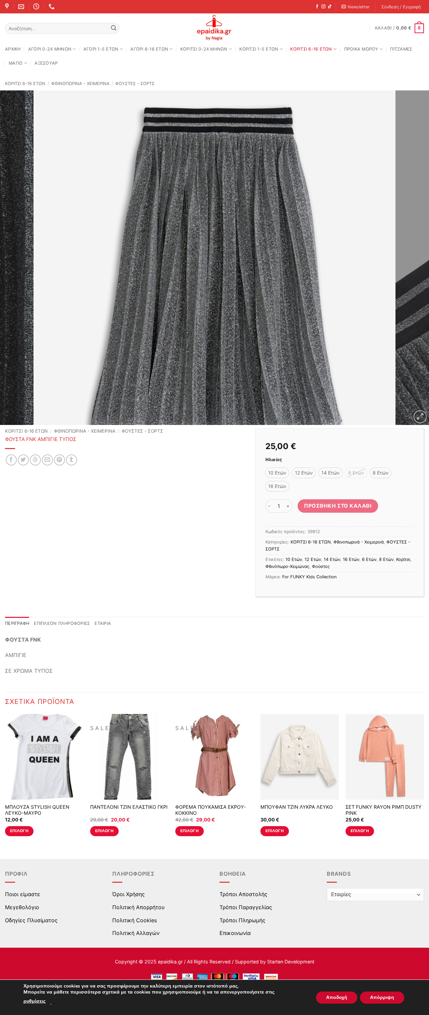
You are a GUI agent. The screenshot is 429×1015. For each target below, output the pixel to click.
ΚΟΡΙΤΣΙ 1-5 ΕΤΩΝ (258, 49)
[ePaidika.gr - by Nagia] (214, 27)
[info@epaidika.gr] (22, 6)
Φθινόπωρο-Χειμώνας (287, 566)
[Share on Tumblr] (71, 459)
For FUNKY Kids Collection (309, 576)
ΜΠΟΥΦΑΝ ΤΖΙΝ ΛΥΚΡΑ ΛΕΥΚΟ (296, 807)
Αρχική (13, 49)
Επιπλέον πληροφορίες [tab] (62, 623)
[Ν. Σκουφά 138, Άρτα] (7, 6)
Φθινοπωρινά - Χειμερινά (80, 83)
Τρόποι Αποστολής (243, 894)
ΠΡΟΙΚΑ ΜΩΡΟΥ (361, 49)
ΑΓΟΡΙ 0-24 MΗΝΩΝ (49, 49)
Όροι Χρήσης (128, 894)
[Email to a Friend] (47, 459)
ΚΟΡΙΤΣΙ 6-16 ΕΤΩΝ (311, 49)
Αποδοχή (336, 997)
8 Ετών (386, 559)
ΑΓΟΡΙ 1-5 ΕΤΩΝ (101, 49)
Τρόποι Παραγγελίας (246, 907)
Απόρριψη (382, 997)
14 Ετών (332, 559)
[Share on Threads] (35, 459)
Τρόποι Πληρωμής (242, 920)
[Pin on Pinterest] (59, 459)
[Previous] (17, 257)
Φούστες (321, 566)
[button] (356, 7)
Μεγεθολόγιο (22, 907)
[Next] (412, 257)
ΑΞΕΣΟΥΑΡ (46, 63)
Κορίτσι (403, 559)
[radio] (277, 473)
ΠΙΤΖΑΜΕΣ (401, 49)
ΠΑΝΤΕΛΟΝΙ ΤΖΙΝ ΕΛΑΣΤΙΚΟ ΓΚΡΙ (129, 807)
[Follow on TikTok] (330, 6)
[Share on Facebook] (11, 459)
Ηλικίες (273, 459)
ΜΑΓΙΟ (15, 63)
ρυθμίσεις (34, 1001)
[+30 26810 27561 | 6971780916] (52, 6)
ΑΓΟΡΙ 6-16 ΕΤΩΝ (149, 49)
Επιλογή (19, 830)
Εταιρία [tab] (103, 623)
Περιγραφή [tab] (17, 623)
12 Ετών (313, 559)
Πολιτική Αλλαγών (136, 933)
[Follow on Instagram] (323, 6)
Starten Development (290, 961)
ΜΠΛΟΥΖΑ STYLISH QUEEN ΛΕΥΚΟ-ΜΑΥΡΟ (37, 810)
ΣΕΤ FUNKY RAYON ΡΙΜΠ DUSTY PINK (384, 810)
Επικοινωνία (235, 933)
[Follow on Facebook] (317, 6)
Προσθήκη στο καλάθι (337, 506)
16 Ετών (351, 559)
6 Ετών (369, 559)
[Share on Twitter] (23, 459)
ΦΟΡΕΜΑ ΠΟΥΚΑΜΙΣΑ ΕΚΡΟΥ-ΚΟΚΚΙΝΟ (210, 810)
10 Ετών (294, 559)
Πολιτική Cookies (134, 920)
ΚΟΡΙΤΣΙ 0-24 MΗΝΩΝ (204, 49)
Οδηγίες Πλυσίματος (31, 920)
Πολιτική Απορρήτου (138, 907)
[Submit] (113, 28)
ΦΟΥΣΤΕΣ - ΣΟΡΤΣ (135, 83)
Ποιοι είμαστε (22, 894)
